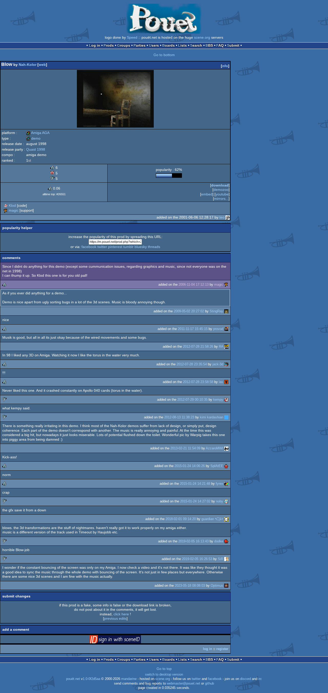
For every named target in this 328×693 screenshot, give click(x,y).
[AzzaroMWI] (226, 448)
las (221, 382)
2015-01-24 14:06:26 (190, 466)
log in (207, 649)
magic (13, 210)
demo (33, 138)
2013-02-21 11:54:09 (185, 448)
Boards (168, 45)
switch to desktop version (164, 674)
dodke (218, 541)
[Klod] (6, 205)
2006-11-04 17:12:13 (194, 284)
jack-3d (217, 364)
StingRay (216, 311)
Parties (140, 45)
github (209, 683)
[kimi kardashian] (226, 417)
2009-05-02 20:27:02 (189, 311)
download (220, 185)
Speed (132, 37)
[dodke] (226, 541)
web (42, 65)
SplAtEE (216, 466)
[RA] (226, 346)
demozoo (221, 190)
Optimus (217, 585)
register (222, 649)
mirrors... (221, 198)
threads (154, 247)
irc (260, 679)
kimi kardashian (211, 417)
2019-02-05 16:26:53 (197, 559)
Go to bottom (164, 55)
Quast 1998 (35, 149)
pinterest (115, 247)
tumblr (128, 247)
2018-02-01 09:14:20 (181, 519)
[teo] (227, 217)
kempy (218, 399)
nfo (225, 66)
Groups (123, 45)
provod (218, 329)
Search (196, 45)
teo (221, 217)
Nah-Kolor (27, 65)
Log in (94, 45)
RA (221, 346)
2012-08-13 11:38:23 (179, 417)
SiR (220, 559)
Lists (182, 45)
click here (121, 614)
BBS (209, 45)
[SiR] (226, 559)
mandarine (129, 679)
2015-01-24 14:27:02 (195, 501)
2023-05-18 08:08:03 (190, 585)
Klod (12, 205)
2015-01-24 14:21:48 (195, 483)
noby (219, 501)
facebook (88, 247)
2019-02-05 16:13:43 (193, 541)
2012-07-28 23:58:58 (198, 382)
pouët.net (73, 679)
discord (245, 679)
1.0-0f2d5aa (91, 679)
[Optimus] (226, 585)
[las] (226, 382)
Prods (109, 45)
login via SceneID (123, 640)
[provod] (226, 329)
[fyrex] (226, 483)
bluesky (141, 247)
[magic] (6, 210)
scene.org (202, 37)
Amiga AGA (37, 133)
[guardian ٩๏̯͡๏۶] (226, 519)
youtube (222, 194)
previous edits (115, 618)
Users (154, 45)
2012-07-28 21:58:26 (198, 346)
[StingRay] (226, 311)
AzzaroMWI (214, 448)
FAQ (220, 45)
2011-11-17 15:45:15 (193, 329)
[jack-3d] (226, 364)
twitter (102, 247)
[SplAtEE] (226, 466)
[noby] (226, 501)
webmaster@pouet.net (183, 683)
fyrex (219, 483)
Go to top (164, 669)
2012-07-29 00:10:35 (192, 399)
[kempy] (226, 399)
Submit (233, 45)
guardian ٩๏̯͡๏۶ (212, 519)
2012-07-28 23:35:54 (192, 364)
